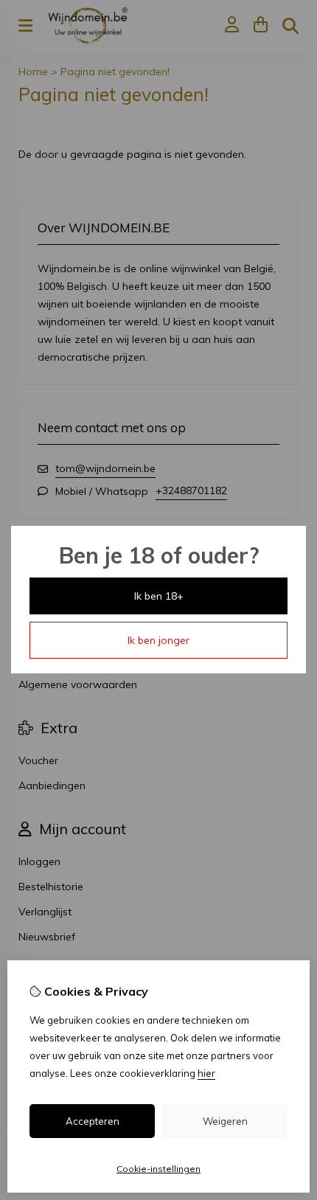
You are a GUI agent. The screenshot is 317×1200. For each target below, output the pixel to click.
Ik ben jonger (158, 640)
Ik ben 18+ (159, 596)
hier (206, 1073)
